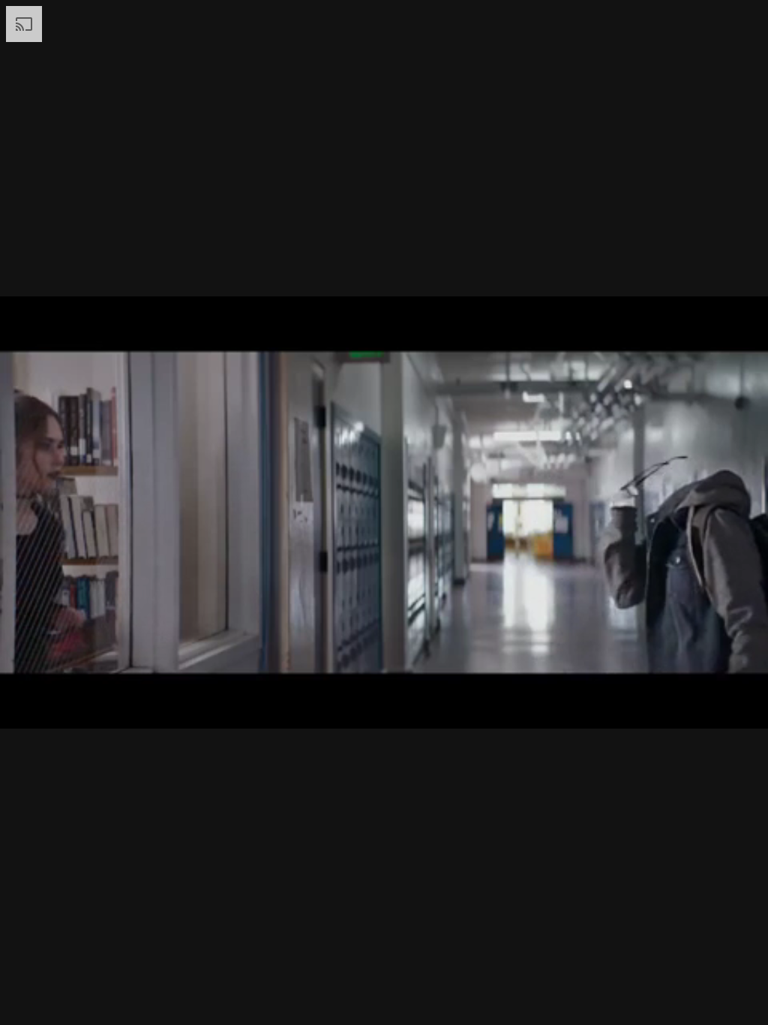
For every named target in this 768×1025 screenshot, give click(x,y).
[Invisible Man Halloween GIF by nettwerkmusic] (384, 512)
